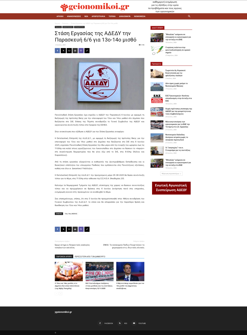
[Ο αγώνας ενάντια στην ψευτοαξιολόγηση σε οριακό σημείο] (157, 50)
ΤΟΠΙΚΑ (112, 16)
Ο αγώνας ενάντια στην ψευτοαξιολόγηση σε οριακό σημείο (177, 50)
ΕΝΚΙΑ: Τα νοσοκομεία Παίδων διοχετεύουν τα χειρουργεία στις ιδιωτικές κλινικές (123, 246)
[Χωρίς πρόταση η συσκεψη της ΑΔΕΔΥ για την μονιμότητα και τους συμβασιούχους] (157, 111)
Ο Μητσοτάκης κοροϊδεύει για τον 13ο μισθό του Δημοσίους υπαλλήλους (130, 285)
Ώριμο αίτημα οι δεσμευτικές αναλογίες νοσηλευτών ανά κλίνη (72, 246)
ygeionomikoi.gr (63, 312)
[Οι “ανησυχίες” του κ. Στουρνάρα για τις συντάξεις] (157, 150)
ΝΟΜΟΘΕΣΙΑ (139, 16)
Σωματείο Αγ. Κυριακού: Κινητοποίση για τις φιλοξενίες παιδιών (175, 73)
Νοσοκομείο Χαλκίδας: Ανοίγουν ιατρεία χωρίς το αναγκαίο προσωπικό (176, 137)
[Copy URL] (87, 50)
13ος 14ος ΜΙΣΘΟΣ (71, 214)
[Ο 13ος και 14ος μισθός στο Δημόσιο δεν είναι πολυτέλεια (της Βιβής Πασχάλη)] (69, 271)
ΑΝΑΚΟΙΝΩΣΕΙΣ (74, 16)
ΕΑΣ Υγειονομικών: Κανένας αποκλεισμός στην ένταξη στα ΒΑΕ (178, 98)
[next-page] (60, 293)
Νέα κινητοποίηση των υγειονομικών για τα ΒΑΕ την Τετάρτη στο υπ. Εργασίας (177, 124)
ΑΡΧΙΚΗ (60, 16)
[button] (189, 16)
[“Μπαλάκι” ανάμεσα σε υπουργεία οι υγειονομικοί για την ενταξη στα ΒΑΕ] (157, 37)
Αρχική (57, 23)
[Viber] (81, 50)
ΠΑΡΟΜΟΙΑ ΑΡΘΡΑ (64, 257)
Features (65, 23)
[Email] (69, 50)
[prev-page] (56, 293)
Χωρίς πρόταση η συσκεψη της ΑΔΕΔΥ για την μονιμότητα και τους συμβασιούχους (178, 111)
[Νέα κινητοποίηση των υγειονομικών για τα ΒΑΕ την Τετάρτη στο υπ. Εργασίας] (157, 124)
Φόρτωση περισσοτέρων (170, 173)
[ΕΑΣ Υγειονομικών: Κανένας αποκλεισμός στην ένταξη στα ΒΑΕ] (157, 98)
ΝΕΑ (86, 16)
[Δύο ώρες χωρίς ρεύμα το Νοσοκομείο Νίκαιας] (157, 86)
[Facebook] (57, 50)
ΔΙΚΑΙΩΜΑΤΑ (124, 16)
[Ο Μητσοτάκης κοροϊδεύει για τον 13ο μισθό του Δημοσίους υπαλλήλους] (130, 271)
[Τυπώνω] (75, 50)
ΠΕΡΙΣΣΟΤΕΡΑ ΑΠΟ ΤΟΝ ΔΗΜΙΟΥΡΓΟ (90, 257)
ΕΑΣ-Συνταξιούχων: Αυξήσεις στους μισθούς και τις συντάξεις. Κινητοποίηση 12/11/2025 (99, 285)
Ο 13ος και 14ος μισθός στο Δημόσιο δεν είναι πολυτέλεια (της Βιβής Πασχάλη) (67, 285)
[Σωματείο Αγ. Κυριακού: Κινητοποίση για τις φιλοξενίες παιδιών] (157, 73)
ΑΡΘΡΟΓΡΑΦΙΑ (98, 16)
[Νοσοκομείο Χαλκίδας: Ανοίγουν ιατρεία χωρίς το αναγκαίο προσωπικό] (157, 137)
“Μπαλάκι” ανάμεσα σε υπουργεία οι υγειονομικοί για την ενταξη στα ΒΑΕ (178, 37)
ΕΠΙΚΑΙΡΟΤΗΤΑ (79, 27)
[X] (63, 50)
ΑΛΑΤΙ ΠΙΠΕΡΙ (157, 28)
